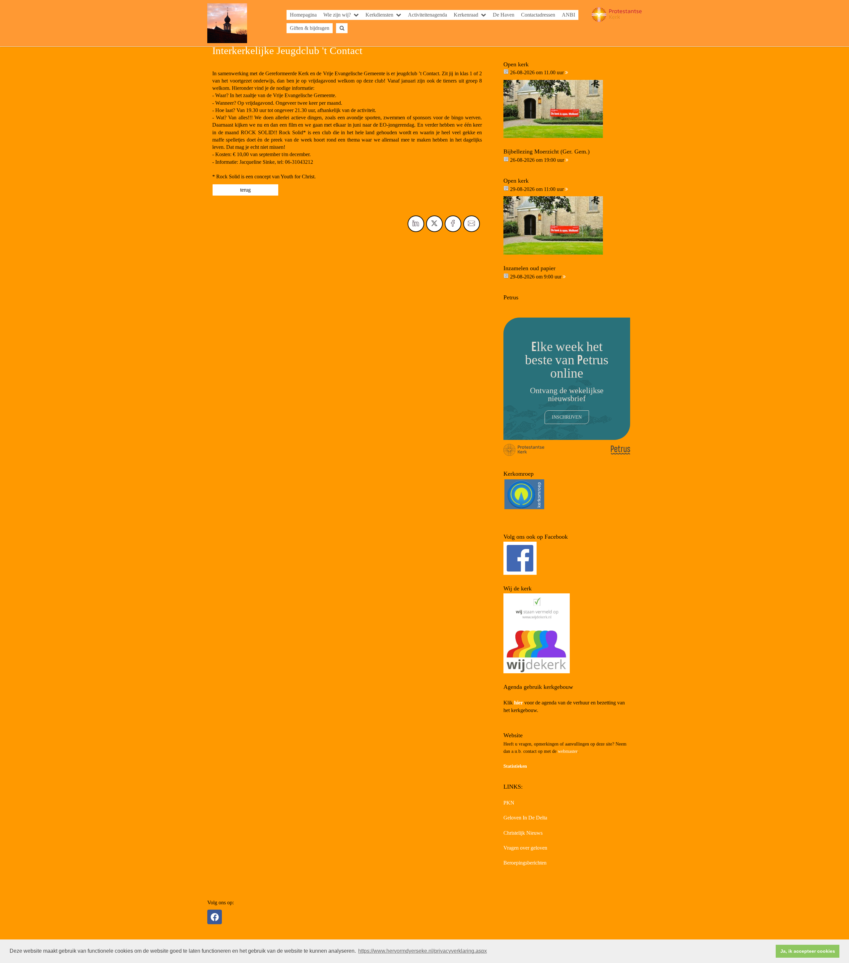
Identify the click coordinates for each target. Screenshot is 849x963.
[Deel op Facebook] (453, 223)
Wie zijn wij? (337, 15)
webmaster (567, 751)
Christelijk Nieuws (523, 833)
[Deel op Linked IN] (416, 223)
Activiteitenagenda (427, 15)
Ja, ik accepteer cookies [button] (807, 951)
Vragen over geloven (525, 848)
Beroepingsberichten (525, 863)
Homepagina (303, 15)
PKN (508, 803)
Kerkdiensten (379, 15)
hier (518, 702)
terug (245, 190)
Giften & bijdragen (309, 28)
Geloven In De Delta (525, 817)
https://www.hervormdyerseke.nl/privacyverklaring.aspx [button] (422, 951)
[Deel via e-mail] (471, 223)
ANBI (568, 15)
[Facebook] (214, 917)
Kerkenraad (466, 15)
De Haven (503, 15)
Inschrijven (567, 417)
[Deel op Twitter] (434, 223)
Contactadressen (538, 15)
